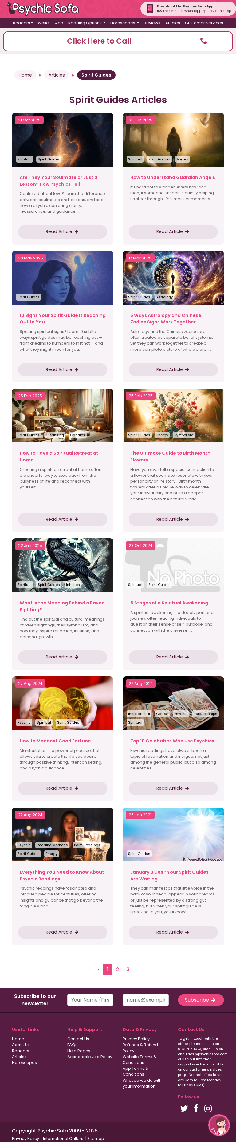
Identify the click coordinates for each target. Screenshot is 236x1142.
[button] (118, 41)
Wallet (44, 23)
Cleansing (55, 435)
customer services (206, 1069)
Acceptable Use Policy (89, 1056)
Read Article (59, 231)
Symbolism (183, 435)
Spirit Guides (49, 159)
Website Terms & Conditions (139, 1059)
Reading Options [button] (85, 23)
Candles (77, 435)
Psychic (24, 722)
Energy (162, 435)
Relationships (205, 713)
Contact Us (78, 1038)
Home (25, 75)
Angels (183, 159)
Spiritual (25, 159)
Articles (172, 23)
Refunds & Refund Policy (140, 1047)
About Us (21, 1044)
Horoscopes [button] (123, 23)
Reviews (152, 23)
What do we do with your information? (142, 1083)
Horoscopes (24, 1062)
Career (162, 713)
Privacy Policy (136, 1038)
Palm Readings (87, 845)
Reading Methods (52, 845)
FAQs (72, 1044)
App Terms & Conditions (135, 1071)
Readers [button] (21, 23)
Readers (20, 1050)
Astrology (164, 296)
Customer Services (204, 23)
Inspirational (139, 713)
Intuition (73, 584)
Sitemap (95, 1138)
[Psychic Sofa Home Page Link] (46, 9)
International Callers (63, 1138)
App (59, 23)
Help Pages (78, 1050)
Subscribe (197, 999)
